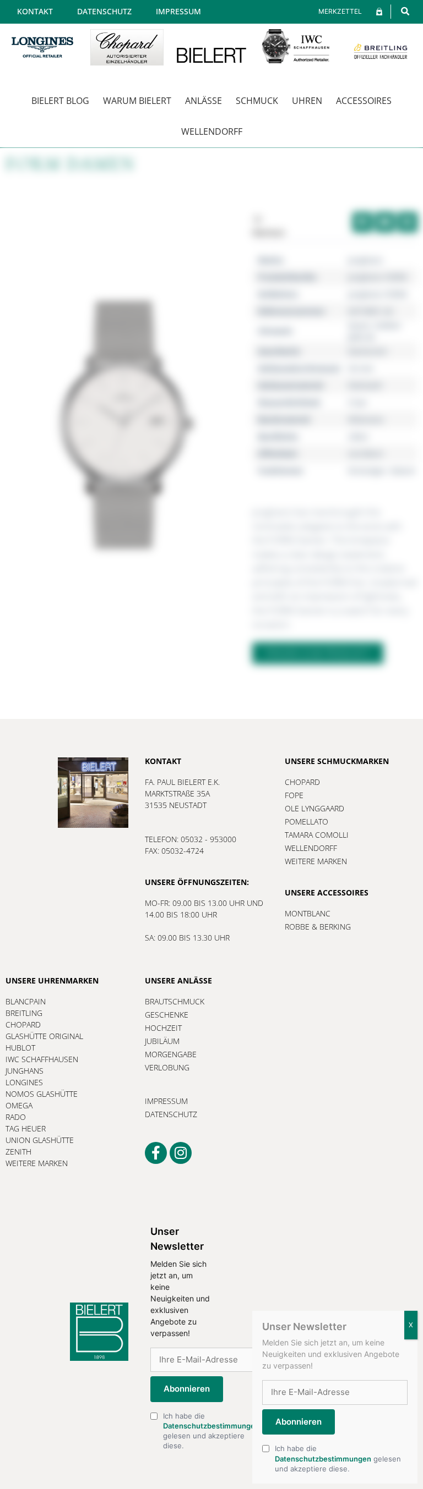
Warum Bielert (137, 101)
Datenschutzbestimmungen (211, 1425)
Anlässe (203, 101)
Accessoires (364, 101)
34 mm (360, 368)
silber (358, 436)
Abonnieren (187, 1388)
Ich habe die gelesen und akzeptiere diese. (211, 1430)
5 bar (357, 402)
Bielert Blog (60, 101)
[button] (405, 11)
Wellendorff (211, 131)
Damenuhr (368, 351)
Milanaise (366, 419)
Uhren (307, 101)
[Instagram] (181, 1153)
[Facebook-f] (156, 1153)
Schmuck (257, 101)
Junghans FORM (377, 277)
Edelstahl (365, 385)
